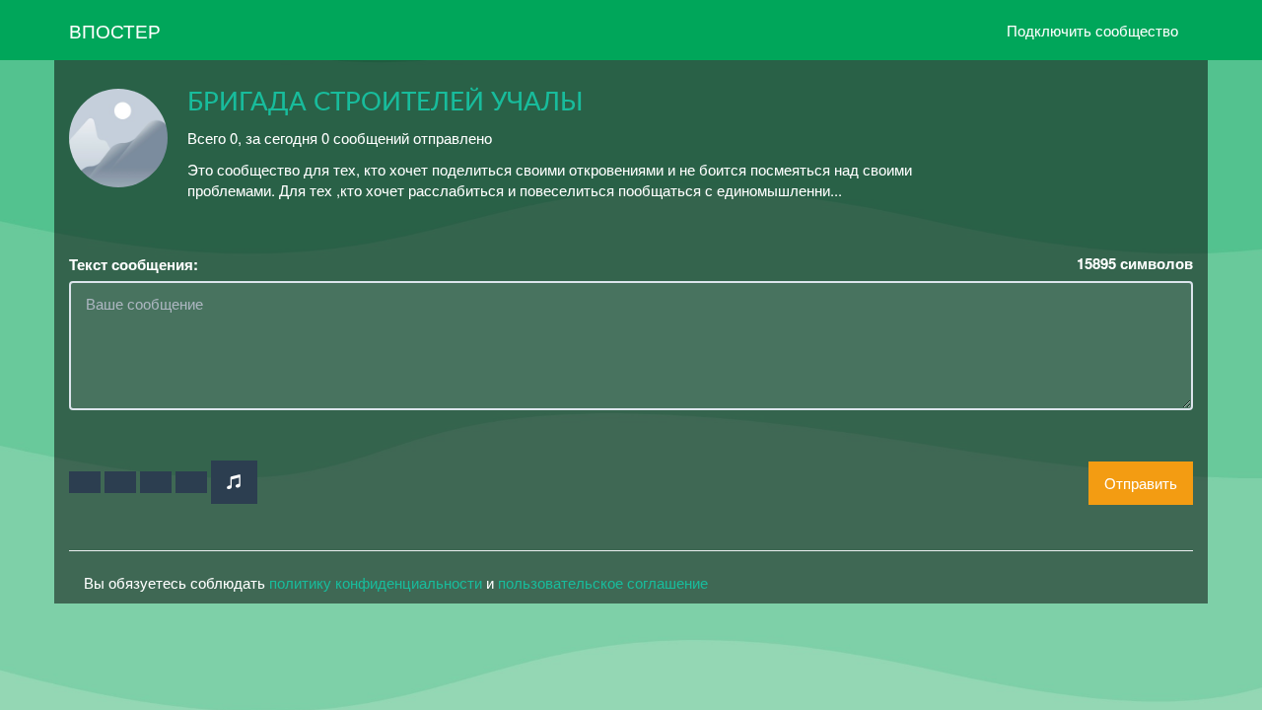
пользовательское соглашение (603, 582)
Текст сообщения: (133, 264)
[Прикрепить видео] (120, 482)
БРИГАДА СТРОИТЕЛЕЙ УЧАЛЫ (385, 102)
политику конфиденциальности (375, 582)
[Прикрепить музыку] (234, 482)
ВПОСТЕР (115, 30)
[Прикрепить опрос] (156, 482)
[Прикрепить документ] (191, 482)
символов (1135, 263)
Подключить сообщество (1092, 30)
